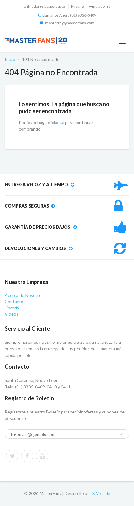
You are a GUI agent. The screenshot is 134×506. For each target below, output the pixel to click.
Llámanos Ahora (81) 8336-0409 (69, 15)
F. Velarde (101, 493)
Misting (77, 6)
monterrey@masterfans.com (69, 22)
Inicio (10, 59)
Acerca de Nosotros (24, 295)
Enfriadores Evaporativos (45, 6)
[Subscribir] (121, 434)
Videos (11, 314)
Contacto (14, 301)
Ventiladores (99, 6)
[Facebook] (27, 456)
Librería (12, 307)
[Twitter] (12, 456)
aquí (60, 122)
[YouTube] (42, 456)
